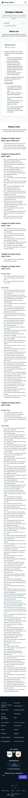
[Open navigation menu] (25, 2)
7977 (5, 327)
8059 (5, 191)
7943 (5, 143)
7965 (5, 368)
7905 (5, 543)
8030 (5, 515)
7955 (5, 431)
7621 (5, 485)
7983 (8, 86)
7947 (5, 466)
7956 (5, 428)
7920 (5, 503)
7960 (5, 372)
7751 (5, 247)
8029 (5, 176)
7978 (5, 330)
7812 (5, 669)
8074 (8, 93)
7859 (8, 106)
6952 (5, 208)
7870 (5, 646)
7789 (5, 306)
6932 (5, 384)
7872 (5, 508)
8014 (5, 177)
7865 (5, 642)
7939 (5, 463)
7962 (5, 348)
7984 (5, 318)
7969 (5, 365)
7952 (5, 434)
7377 (5, 532)
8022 (5, 162)
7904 (5, 527)
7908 (5, 547)
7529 (5, 380)
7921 (5, 496)
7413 (5, 631)
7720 (5, 228)
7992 (5, 298)
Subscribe (23, 777)
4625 (5, 461)
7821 (5, 243)
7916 (5, 523)
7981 (5, 172)
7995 (5, 290)
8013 (5, 181)
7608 (5, 377)
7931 (5, 471)
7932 (5, 337)
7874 (5, 535)
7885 (5, 607)
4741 (5, 550)
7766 (5, 445)
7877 (5, 597)
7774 (5, 392)
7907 (5, 540)
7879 (5, 604)
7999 (5, 189)
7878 (5, 594)
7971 (5, 333)
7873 (5, 627)
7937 (5, 512)
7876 (5, 624)
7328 (5, 295)
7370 (5, 614)
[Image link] (10, 754)
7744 (5, 674)
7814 (5, 167)
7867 (8, 97)
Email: (3, 775)
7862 (5, 555)
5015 (5, 211)
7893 (5, 579)
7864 (5, 639)
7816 (5, 647)
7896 (5, 520)
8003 (5, 201)
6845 (5, 448)
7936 (5, 481)
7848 (5, 662)
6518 (5, 362)
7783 (5, 303)
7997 (5, 242)
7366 (5, 389)
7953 (5, 352)
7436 (5, 345)
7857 (5, 651)
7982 (5, 313)
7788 (5, 621)
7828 (5, 567)
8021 (5, 159)
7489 (5, 441)
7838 (5, 652)
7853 (5, 667)
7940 (5, 453)
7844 (5, 659)
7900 (5, 558)
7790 (5, 689)
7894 (5, 562)
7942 (5, 683)
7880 (5, 585)
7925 (5, 505)
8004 (5, 171)
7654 (5, 574)
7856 (5, 634)
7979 (5, 322)
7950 (5, 458)
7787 (5, 681)
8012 (5, 196)
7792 (5, 355)
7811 (5, 233)
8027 (5, 147)
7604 (5, 677)
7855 (5, 656)
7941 (5, 478)
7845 (5, 340)
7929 (5, 259)
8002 (5, 216)
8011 (5, 186)
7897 (5, 438)
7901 (5, 490)
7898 (5, 570)
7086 (5, 395)
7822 (5, 238)
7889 (5, 589)
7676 (5, 323)
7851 (5, 617)
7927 (5, 475)
